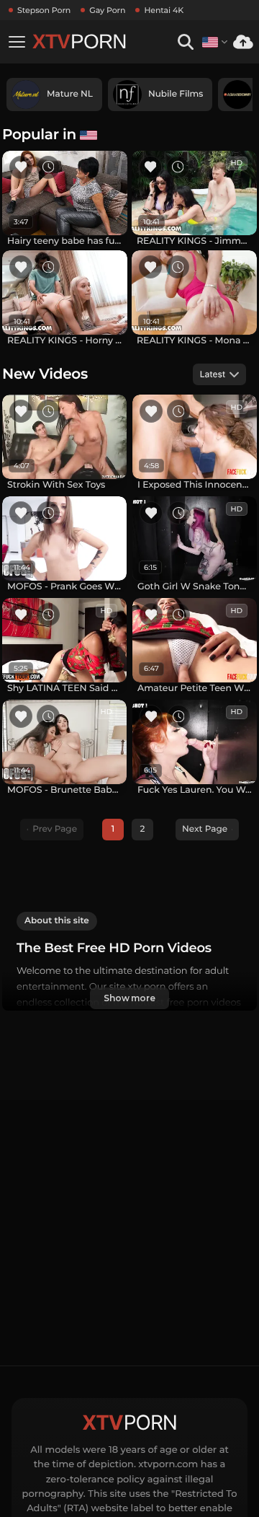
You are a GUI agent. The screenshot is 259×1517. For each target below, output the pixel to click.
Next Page (204, 829)
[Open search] (185, 42)
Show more (129, 998)
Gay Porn (107, 10)
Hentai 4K (163, 10)
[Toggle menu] (16, 42)
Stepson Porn (44, 10)
